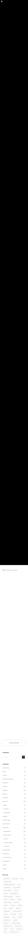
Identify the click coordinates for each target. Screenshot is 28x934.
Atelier (5, 805)
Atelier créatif (15, 878)
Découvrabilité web (14, 893)
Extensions (6, 846)
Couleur (5, 893)
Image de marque (7, 902)
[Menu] (25, 2)
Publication (15, 920)
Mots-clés (6, 914)
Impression (16, 902)
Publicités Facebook (16, 923)
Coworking (6, 809)
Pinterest (20, 917)
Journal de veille (6, 820)
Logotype (11, 908)
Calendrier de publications (9, 884)
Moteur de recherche (17, 911)
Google (5, 899)
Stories (11, 929)
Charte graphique (7, 890)
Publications (6, 923)
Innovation (5, 801)
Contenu (16, 890)
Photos (14, 917)
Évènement (5, 783)
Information (5, 798)
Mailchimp (18, 908)
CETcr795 (10, 290)
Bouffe (4, 771)
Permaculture (6, 854)
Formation (5, 786)
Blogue (22, 878)
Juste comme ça (6, 824)
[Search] (23, 757)
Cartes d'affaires (16, 887)
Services (14, 278)
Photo (20, 914)
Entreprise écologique (8, 779)
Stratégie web (19, 929)
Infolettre (5, 794)
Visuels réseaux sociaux (14, 932)
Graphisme (5, 790)
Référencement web (8, 926)
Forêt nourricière (7, 857)
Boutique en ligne (8, 842)
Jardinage (5, 816)
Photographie (6, 861)
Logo (5, 908)
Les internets (6, 827)
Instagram (13, 905)
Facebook (18, 896)
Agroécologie (6, 768)
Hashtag (19, 899)
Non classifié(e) (6, 850)
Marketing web (7, 831)
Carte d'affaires (7, 887)
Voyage (4, 869)
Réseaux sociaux (7, 835)
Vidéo (5, 932)
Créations (5, 775)
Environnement (6, 813)
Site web (5, 839)
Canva (19, 884)
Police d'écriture (7, 920)
